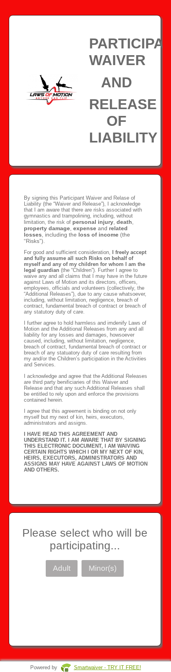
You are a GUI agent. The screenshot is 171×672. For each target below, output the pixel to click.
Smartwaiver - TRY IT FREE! (107, 667)
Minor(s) (103, 568)
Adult (61, 568)
